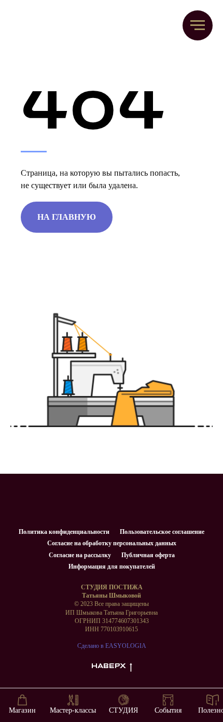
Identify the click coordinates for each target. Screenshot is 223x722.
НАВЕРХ (108, 666)
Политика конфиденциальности (64, 531)
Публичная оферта (148, 555)
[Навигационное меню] (197, 25)
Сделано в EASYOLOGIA (111, 645)
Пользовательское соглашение (162, 531)
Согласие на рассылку (80, 555)
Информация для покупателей (111, 566)
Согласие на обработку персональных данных (111, 543)
